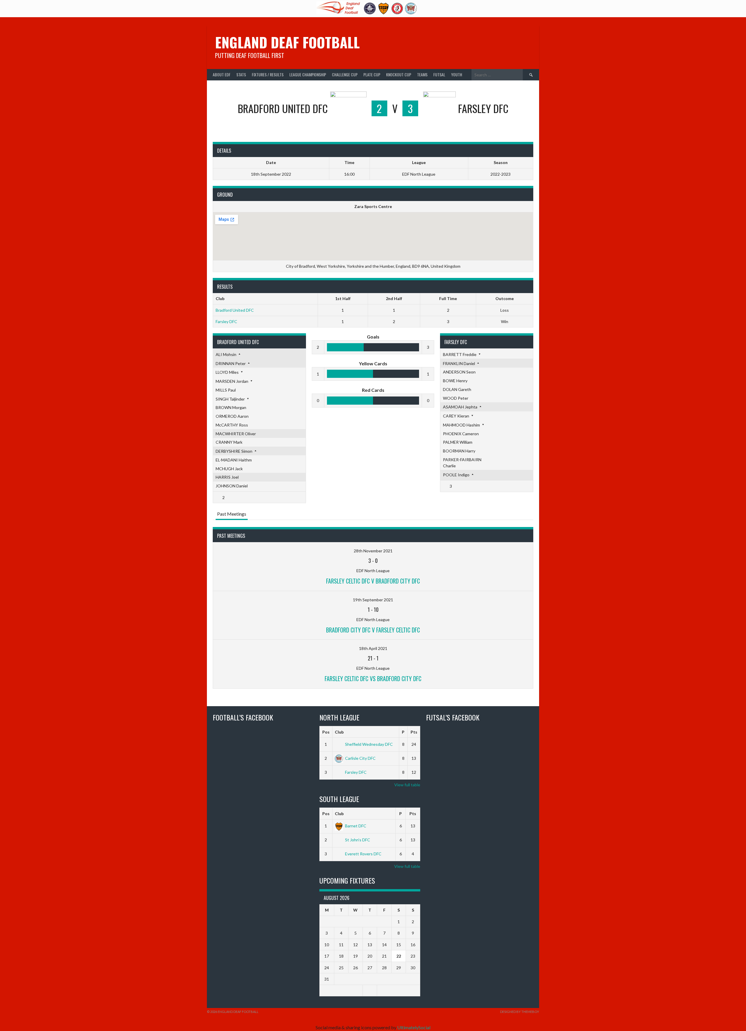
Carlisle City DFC (360, 758)
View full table (407, 784)
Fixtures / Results (268, 74)
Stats (241, 74)
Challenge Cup (345, 74)
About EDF (222, 74)
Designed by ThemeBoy (519, 1012)
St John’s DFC (357, 839)
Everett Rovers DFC (363, 853)
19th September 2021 (373, 599)
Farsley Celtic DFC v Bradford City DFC (373, 581)
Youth (456, 74)
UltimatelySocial (413, 1027)
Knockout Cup (398, 74)
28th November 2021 (373, 550)
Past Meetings (231, 514)
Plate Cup (371, 74)
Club (339, 731)
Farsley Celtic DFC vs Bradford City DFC (373, 678)
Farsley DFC (226, 321)
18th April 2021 (373, 648)
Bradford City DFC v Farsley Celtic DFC (373, 629)
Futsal (439, 74)
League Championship (307, 74)
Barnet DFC (355, 825)
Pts (414, 731)
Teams (422, 74)
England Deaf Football (287, 42)
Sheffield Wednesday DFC (369, 744)
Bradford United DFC (235, 310)
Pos (326, 731)
